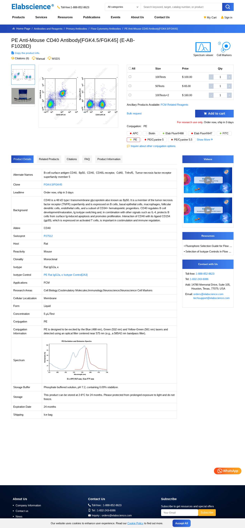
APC (135, 133)
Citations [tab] (72, 159)
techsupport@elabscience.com (211, 298)
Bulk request (134, 113)
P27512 (48, 235)
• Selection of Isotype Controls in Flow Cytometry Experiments (208, 251)
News (17, 516)
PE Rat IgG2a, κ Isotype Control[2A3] (66, 274)
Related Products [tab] (49, 159)
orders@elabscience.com (208, 294)
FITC (225, 133)
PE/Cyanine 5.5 (183, 139)
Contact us (20, 511)
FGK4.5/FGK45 (53, 184)
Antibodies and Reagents (48, 28)
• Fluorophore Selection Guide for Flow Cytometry (208, 245)
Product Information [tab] (108, 159)
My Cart (211, 17)
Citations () (21, 58)
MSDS (56, 58)
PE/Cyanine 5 (155, 139)
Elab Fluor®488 (175, 133)
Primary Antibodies (76, 28)
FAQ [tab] (87, 159)
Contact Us (162, 17)
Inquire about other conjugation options (153, 146)
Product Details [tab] (22, 159)
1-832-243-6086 (199, 279)
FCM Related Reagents (174, 104)
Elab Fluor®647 (203, 133)
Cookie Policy (135, 523)
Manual (40, 58)
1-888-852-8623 (80, 7)
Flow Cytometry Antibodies (106, 28)
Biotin (152, 133)
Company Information (27, 505)
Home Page (23, 28)
